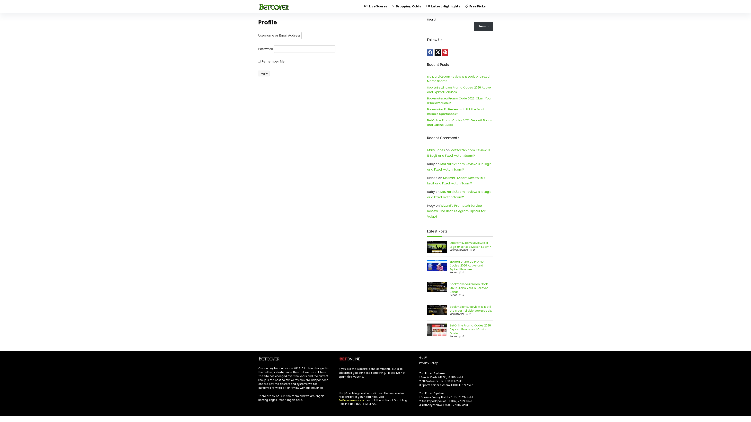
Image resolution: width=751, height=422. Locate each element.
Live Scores (377, 6)
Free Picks (477, 6)
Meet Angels (287, 400)
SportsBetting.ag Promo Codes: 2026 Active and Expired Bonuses (467, 265)
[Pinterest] (445, 52)
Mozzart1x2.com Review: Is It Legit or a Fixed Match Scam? (470, 245)
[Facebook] (430, 52)
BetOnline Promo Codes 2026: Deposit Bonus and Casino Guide (470, 329)
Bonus (453, 272)
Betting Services (459, 249)
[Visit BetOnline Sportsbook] (349, 357)
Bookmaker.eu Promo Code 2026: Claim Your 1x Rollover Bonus (469, 288)
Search (432, 19)
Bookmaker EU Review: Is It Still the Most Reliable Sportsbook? (471, 309)
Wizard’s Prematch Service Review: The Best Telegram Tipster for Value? (456, 211)
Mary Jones (436, 150)
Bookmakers (457, 313)
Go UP (423, 357)
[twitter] (438, 52)
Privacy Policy (428, 363)
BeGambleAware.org (353, 400)
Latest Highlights (445, 6)
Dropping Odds (408, 6)
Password (265, 49)
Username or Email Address (279, 35)
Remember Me (273, 61)
